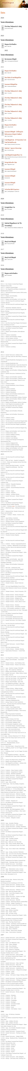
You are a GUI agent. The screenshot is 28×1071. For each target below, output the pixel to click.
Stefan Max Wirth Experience (12, 189)
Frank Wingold (8, 3)
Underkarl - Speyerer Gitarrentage (13, 148)
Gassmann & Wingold (10, 169)
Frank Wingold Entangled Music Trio (13, 155)
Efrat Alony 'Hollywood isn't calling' (13, 91)
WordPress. (17, 1069)
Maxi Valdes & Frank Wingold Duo (13, 77)
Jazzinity (13, 506)
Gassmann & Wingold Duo (11, 84)
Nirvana (14, 1069)
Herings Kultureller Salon (11, 162)
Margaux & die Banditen (10, 71)
